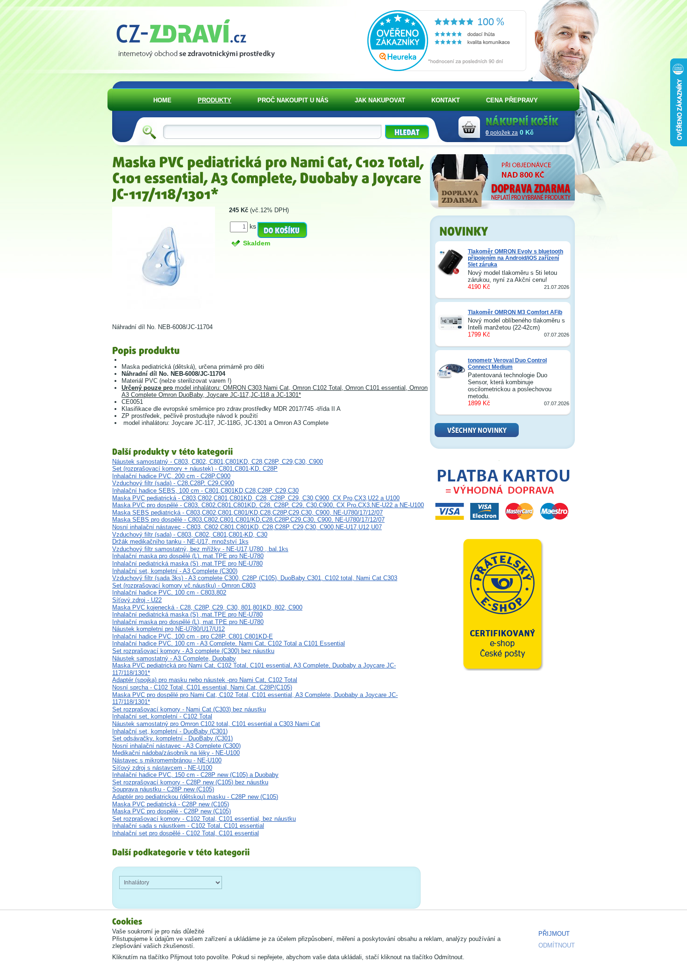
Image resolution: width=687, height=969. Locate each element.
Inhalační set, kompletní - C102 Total (162, 716)
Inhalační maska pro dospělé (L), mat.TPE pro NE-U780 (188, 556)
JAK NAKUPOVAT (380, 100)
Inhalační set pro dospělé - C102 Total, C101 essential (185, 833)
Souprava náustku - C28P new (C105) (163, 789)
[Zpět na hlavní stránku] (199, 35)
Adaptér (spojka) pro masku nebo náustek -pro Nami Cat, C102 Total (204, 679)
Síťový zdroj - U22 (137, 599)
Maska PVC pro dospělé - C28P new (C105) (171, 811)
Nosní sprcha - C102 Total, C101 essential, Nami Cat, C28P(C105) (202, 687)
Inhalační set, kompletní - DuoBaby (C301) (170, 731)
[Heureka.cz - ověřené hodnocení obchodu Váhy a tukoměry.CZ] (446, 68)
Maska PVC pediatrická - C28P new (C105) (170, 804)
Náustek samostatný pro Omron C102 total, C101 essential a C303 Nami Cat (216, 723)
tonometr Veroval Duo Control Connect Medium (507, 363)
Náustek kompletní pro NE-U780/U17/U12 (168, 628)
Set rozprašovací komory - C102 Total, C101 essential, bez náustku (204, 818)
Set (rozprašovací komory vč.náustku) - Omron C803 (184, 585)
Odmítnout (556, 945)
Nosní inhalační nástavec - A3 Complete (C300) (176, 745)
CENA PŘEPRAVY (512, 100)
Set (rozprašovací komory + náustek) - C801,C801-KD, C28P (195, 468)
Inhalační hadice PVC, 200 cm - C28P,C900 (171, 476)
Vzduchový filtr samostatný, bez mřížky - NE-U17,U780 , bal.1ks (200, 549)
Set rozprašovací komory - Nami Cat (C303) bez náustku (189, 709)
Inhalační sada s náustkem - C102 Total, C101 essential (188, 825)
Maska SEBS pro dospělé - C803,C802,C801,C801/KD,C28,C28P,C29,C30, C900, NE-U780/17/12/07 (248, 519)
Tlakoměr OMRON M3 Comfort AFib (515, 312)
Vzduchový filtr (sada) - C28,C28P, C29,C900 (173, 483)
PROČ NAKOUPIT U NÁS (293, 100)
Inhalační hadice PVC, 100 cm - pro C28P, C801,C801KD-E (192, 636)
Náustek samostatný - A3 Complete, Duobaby (174, 658)
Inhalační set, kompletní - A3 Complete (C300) (174, 570)
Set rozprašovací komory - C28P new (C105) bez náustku (190, 782)
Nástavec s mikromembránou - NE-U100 (167, 760)
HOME (162, 100)
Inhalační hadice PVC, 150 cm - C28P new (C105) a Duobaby (195, 774)
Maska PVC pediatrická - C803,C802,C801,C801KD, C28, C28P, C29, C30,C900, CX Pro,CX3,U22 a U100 (256, 498)
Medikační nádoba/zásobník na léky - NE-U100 (176, 752)
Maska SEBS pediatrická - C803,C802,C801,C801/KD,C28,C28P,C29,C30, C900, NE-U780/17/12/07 (247, 512)
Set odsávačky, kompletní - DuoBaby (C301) (172, 738)
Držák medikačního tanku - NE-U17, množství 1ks (180, 541)
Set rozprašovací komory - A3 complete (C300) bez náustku (193, 650)
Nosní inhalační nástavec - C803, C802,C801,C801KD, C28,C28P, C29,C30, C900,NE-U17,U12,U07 (247, 527)
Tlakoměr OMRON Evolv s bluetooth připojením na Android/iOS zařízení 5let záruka (515, 258)
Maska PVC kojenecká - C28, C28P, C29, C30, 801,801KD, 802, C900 (207, 607)
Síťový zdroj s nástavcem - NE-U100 (162, 767)
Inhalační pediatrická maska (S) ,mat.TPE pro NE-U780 (187, 563)
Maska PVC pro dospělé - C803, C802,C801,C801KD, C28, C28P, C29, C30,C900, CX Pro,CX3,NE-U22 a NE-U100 (268, 505)
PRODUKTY (214, 100)
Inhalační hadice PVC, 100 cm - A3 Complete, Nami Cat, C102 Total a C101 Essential (228, 643)
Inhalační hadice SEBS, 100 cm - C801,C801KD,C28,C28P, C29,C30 (205, 490)
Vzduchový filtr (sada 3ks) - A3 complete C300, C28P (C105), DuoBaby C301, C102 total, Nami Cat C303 (254, 577)
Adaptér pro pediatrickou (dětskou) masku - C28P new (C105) (195, 796)
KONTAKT (445, 100)
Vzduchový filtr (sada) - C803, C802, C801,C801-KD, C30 (189, 534)
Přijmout (554, 933)
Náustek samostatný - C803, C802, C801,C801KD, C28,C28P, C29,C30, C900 (217, 461)
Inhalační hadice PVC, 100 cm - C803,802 (169, 592)
